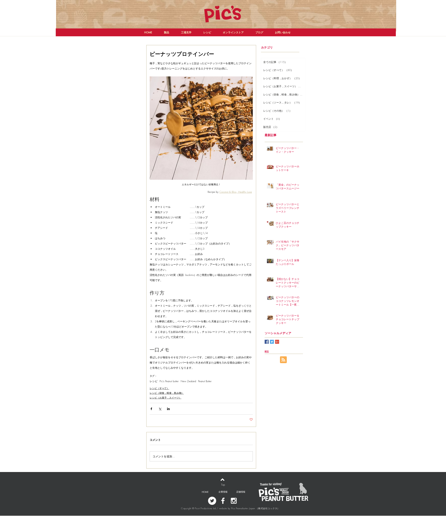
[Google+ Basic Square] (277, 342)
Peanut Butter (205, 381)
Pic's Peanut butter (169, 381)
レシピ (153, 381)
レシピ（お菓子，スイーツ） (165, 397)
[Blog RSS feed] (283, 359)
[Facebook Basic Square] (267, 342)
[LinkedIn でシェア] (168, 408)
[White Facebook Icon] (223, 501)
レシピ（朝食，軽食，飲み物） (167, 393)
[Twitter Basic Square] (272, 342)
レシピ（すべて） (159, 388)
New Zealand (188, 381)
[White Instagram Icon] (234, 501)
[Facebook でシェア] (151, 408)
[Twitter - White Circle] (212, 501)
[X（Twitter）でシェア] (160, 408)
